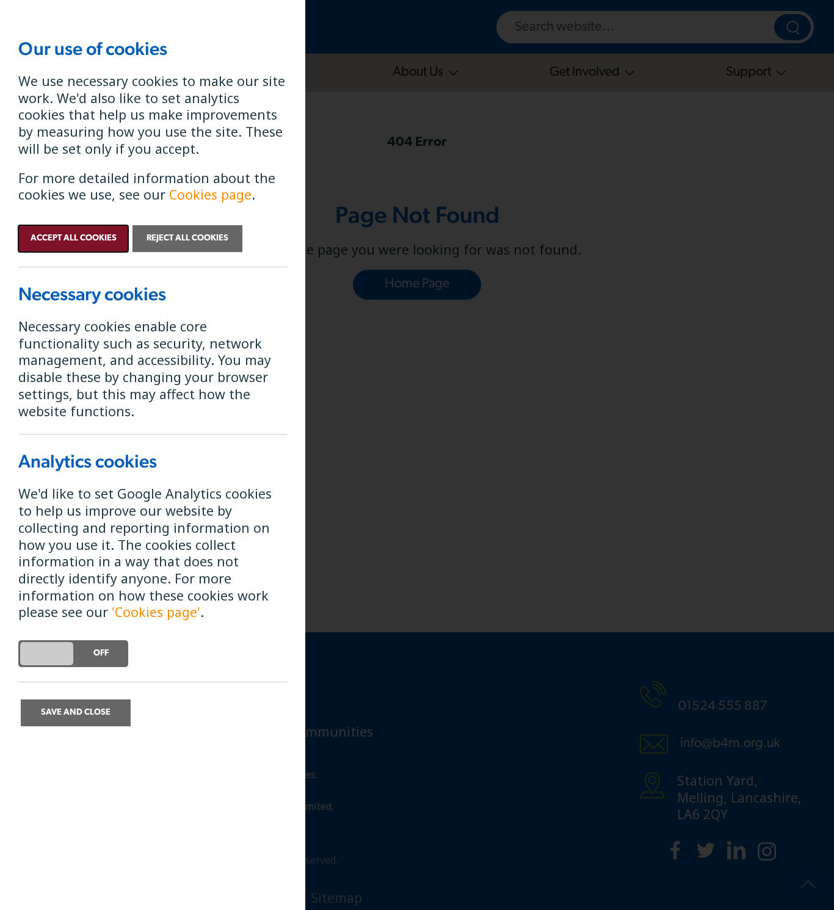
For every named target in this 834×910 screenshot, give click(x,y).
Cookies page (210, 194)
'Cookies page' (156, 612)
